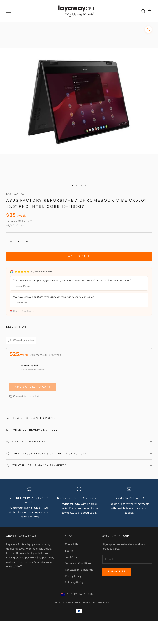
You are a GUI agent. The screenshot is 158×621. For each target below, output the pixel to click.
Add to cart (79, 256)
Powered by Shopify (94, 602)
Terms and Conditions (78, 563)
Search (69, 550)
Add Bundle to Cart (33, 387)
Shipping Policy (74, 582)
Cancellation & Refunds (79, 570)
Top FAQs (71, 557)
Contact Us (71, 544)
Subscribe (117, 571)
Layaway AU (15, 193)
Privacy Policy (73, 576)
